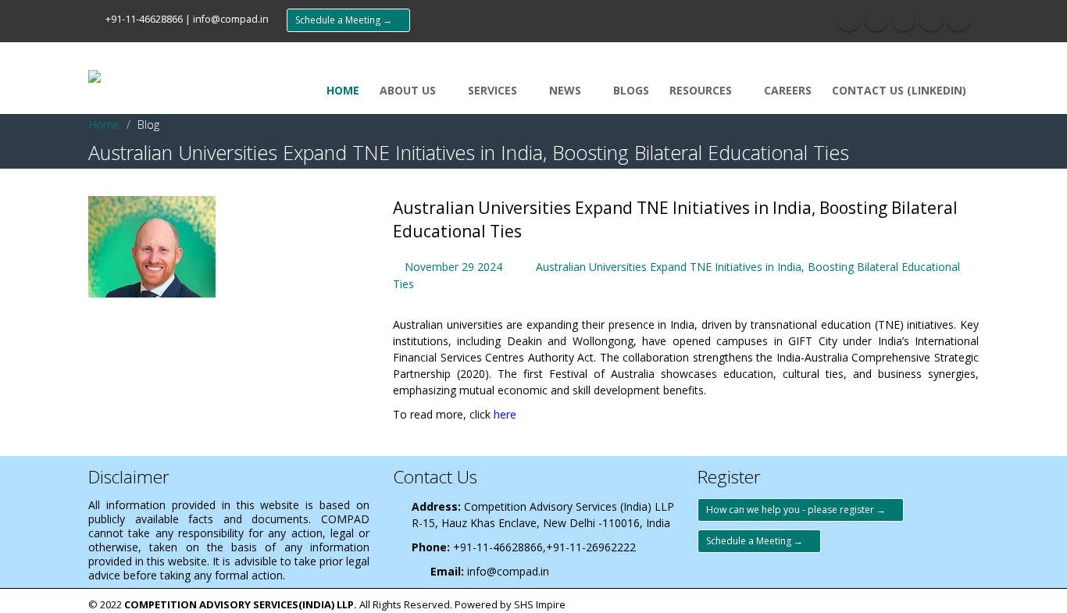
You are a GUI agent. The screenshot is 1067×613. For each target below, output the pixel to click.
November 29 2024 (453, 266)
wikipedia (958, 19)
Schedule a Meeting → (348, 20)
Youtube (903, 19)
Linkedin (931, 19)
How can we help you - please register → (800, 509)
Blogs (631, 90)
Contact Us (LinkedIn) (899, 90)
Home (104, 124)
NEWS (566, 90)
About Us (409, 90)
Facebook (849, 19)
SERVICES (494, 90)
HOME (343, 90)
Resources (702, 90)
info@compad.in (231, 19)
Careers (788, 90)
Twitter (876, 19)
